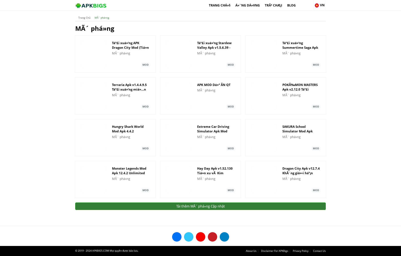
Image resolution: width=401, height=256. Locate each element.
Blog (291, 5)
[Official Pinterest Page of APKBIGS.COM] (212, 237)
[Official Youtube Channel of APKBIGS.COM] (200, 237)
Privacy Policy (300, 251)
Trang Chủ (84, 17)
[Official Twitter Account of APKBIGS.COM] (188, 237)
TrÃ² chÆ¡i (273, 5)
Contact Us (319, 251)
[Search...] (310, 3)
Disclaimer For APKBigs (274, 251)
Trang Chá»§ (219, 5)
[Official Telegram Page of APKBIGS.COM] (224, 237)
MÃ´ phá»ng (102, 17)
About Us (251, 251)
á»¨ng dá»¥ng (247, 5)
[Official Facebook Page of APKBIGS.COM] (176, 237)
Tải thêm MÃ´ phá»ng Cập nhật (200, 206)
